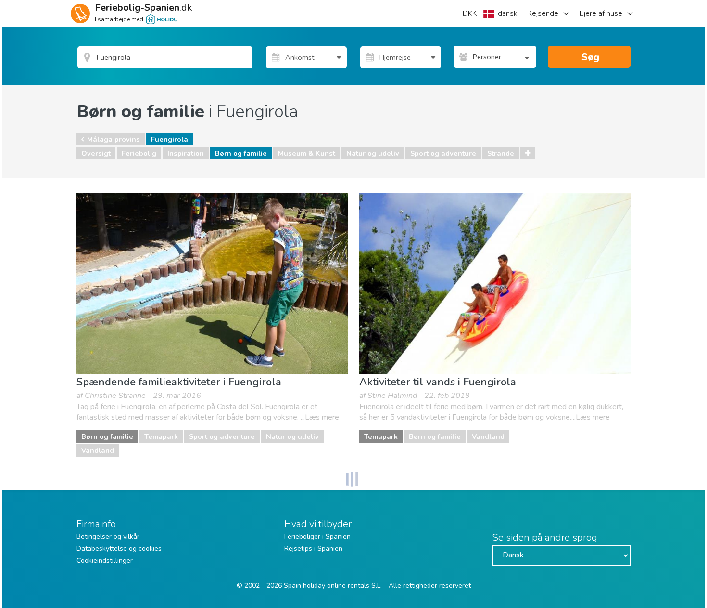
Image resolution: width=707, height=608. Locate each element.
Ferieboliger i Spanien (317, 536)
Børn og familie (241, 153)
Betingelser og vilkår (107, 536)
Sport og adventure (443, 153)
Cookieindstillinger (104, 560)
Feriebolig (139, 153)
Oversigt (96, 153)
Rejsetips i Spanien (313, 548)
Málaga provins (113, 139)
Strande (500, 153)
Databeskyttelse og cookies (119, 548)
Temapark (161, 436)
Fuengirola (169, 139)
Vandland (97, 450)
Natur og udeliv (372, 153)
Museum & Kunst (306, 153)
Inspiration (185, 153)
